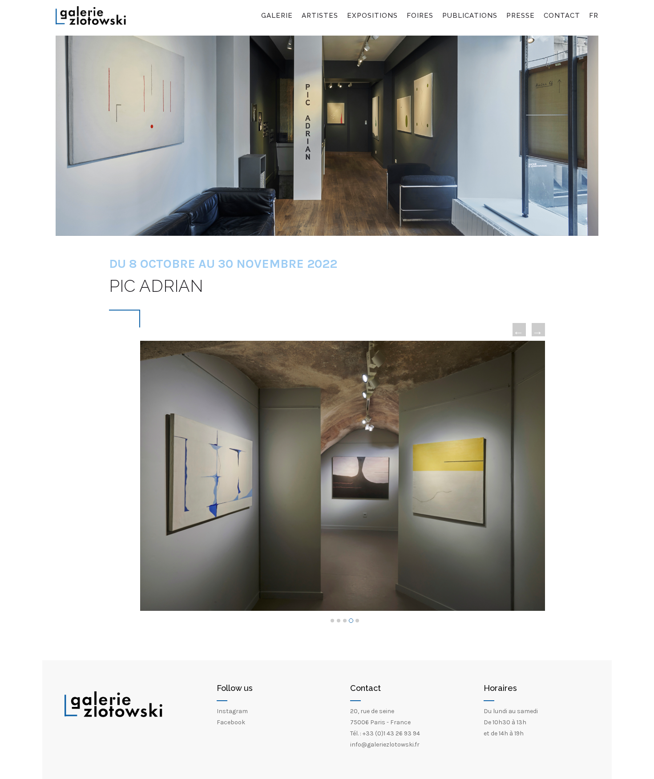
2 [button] (338, 620)
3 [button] (345, 620)
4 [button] (351, 620)
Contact (562, 16)
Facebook (231, 722)
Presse (520, 16)
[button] (519, 329)
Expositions (372, 16)
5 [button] (357, 620)
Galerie (277, 16)
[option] (342, 476)
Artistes (320, 16)
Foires (420, 16)
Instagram (232, 711)
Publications (469, 16)
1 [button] (332, 620)
